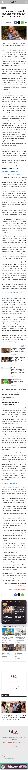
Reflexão (3, 8)
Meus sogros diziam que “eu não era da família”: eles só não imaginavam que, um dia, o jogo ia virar (13, 717)
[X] (18, 22)
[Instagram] (14, 688)
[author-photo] (14, 679)
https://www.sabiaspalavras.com (14, 683)
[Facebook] (15, 22)
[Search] (26, 2)
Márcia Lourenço (5, 721)
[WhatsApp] (22, 22)
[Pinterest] (17, 688)
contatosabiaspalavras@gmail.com (16, 742)
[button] (2, 2)
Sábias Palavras (6, 19)
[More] (25, 22)
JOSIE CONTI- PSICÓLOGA (7, 758)
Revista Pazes (22, 586)
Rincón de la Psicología (20, 589)
